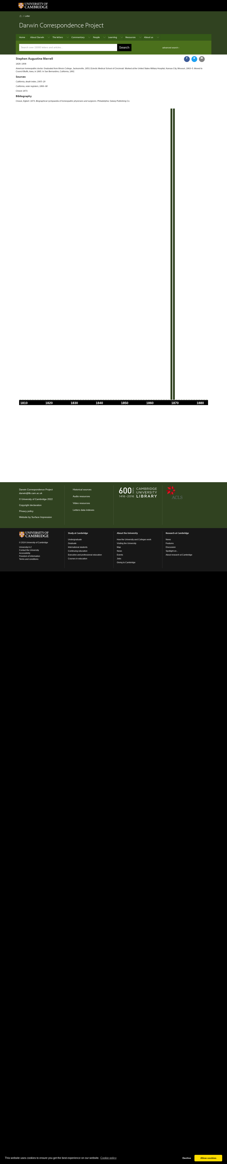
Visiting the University (126, 543)
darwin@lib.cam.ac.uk (30, 493)
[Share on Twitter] (194, 59)
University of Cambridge (34, 499)
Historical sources (82, 489)
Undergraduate (75, 539)
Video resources (81, 503)
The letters (58, 37)
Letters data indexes (83, 510)
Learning (112, 37)
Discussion (171, 547)
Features (170, 543)
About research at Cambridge (179, 555)
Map (119, 547)
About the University (127, 533)
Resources (130, 37)
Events (120, 555)
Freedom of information (29, 556)
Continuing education (77, 551)
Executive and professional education (85, 555)
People (96, 37)
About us (148, 37)
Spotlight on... (172, 551)
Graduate (72, 543)
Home (20, 16)
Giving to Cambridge (126, 562)
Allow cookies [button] (208, 1158)
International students (77, 547)
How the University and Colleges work (134, 539)
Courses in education (77, 558)
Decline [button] (186, 1158)
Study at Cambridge (78, 533)
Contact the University (29, 550)
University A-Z (25, 547)
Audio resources (81, 496)
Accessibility (24, 553)
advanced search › (170, 48)
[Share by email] (202, 59)
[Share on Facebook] (187, 59)
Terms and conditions (28, 559)
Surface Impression (41, 517)
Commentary (78, 37)
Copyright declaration (30, 505)
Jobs (119, 558)
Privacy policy (26, 511)
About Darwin (37, 37)
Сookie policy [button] (108, 1158)
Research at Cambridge (177, 533)
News (119, 551)
